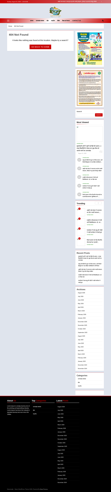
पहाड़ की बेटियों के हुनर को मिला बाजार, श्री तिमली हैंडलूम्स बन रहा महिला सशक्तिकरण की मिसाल (92, 162)
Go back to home (40, 47)
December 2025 (82, 321)
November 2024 (82, 368)
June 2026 (81, 300)
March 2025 (81, 354)
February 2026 (82, 314)
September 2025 (82, 332)
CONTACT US (76, 20)
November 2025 (82, 325)
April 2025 (81, 350)
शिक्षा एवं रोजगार (66, 20)
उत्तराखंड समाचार (40, 20)
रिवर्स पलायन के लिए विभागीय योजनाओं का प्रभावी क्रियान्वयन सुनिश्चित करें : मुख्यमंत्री (92, 196)
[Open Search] (100, 20)
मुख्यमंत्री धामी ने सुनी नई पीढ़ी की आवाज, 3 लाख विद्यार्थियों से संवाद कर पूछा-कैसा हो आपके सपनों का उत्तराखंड (89, 148)
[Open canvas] (8, 21)
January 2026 (82, 318)
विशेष (58, 20)
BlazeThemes (44, 489)
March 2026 (81, 311)
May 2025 (81, 347)
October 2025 (82, 329)
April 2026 (81, 307)
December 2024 (82, 365)
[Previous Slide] (100, 1)
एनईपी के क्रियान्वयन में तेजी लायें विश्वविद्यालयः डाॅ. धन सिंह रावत (82, 1)
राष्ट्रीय (53, 20)
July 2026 (80, 296)
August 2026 (81, 292)
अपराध (31, 20)
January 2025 (82, 361)
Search (79, 111)
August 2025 (81, 336)
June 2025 (81, 343)
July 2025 (80, 339)
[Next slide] (102, 1)
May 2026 (81, 303)
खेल (48, 20)
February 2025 (82, 357)
